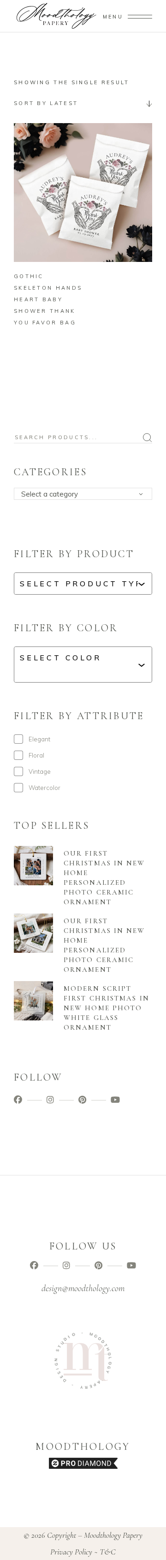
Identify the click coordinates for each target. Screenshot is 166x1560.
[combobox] (83, 103)
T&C (108, 1552)
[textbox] (86, 494)
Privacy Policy (71, 1552)
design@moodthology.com (83, 1288)
